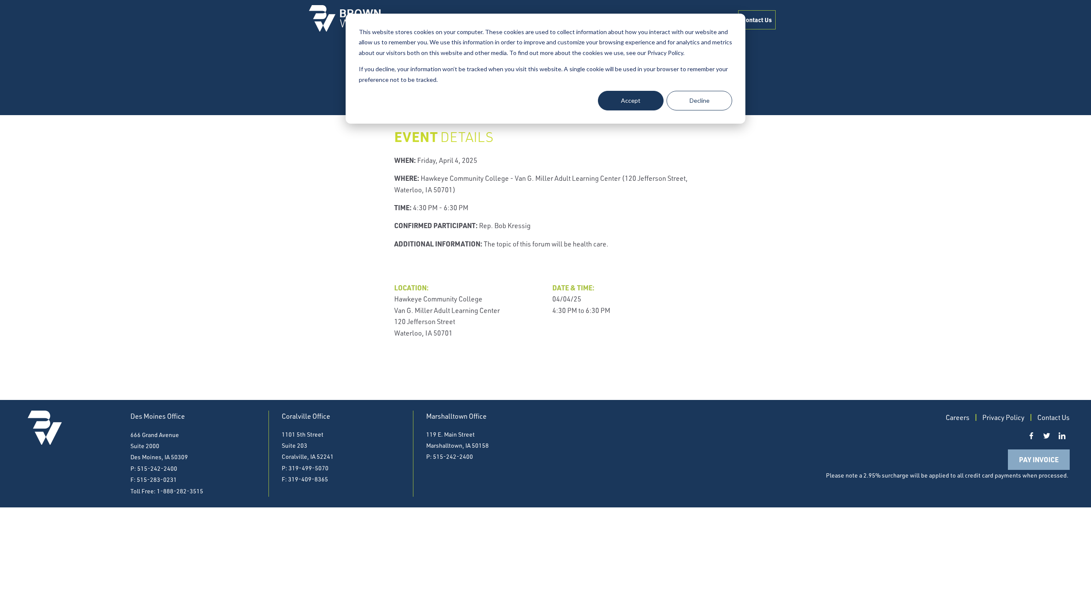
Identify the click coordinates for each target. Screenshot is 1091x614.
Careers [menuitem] (958, 417)
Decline (700, 100)
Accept (631, 100)
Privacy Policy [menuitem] (1003, 417)
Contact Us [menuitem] (757, 19)
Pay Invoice (1039, 459)
